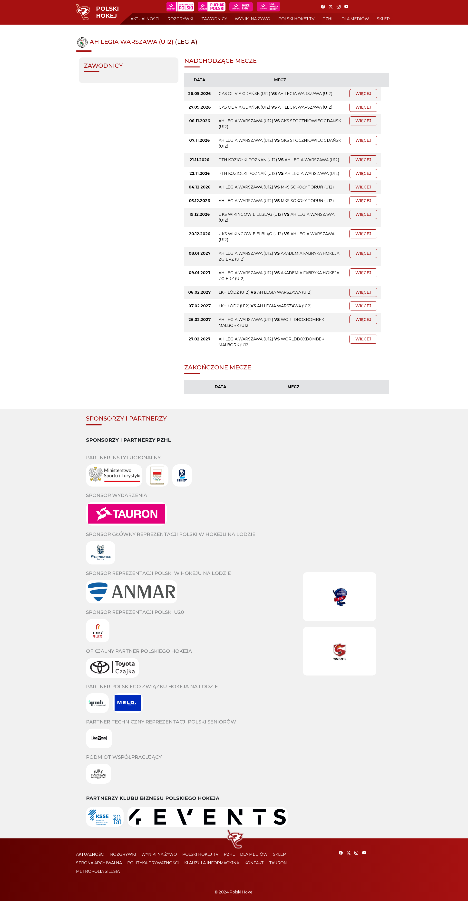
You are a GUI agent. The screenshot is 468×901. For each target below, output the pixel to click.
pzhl (327, 19)
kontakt (254, 863)
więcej (363, 93)
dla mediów (355, 19)
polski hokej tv (296, 19)
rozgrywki (180, 19)
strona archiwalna (99, 863)
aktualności (145, 19)
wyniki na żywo (252, 19)
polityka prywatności (153, 863)
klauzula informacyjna (211, 863)
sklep (383, 19)
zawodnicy (214, 19)
